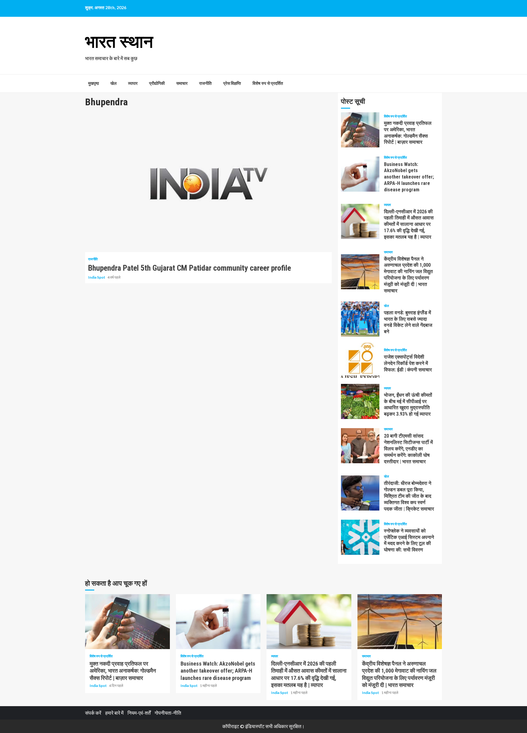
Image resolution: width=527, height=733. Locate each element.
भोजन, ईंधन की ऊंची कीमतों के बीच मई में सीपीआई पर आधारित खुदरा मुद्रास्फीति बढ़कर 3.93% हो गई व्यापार (360, 401)
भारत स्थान (119, 42)
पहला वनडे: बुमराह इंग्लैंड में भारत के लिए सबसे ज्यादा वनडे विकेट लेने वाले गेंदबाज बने (360, 319)
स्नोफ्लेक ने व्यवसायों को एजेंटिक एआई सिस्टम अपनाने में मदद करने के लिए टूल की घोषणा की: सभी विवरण (360, 537)
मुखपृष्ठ (93, 83)
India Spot (97, 277)
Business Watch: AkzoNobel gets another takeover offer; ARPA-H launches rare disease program (360, 174)
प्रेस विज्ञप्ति (232, 83)
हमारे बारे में (114, 713)
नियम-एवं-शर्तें (139, 713)
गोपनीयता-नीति (168, 713)
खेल (113, 83)
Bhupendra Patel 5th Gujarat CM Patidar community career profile (208, 183)
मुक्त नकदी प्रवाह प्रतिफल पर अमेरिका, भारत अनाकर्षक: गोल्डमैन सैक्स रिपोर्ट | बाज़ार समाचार (360, 129)
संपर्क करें (93, 713)
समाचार (182, 83)
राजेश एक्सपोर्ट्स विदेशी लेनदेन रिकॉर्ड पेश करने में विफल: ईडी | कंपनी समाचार (360, 360)
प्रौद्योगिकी (157, 83)
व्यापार (133, 83)
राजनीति (205, 83)
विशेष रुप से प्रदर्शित (268, 83)
